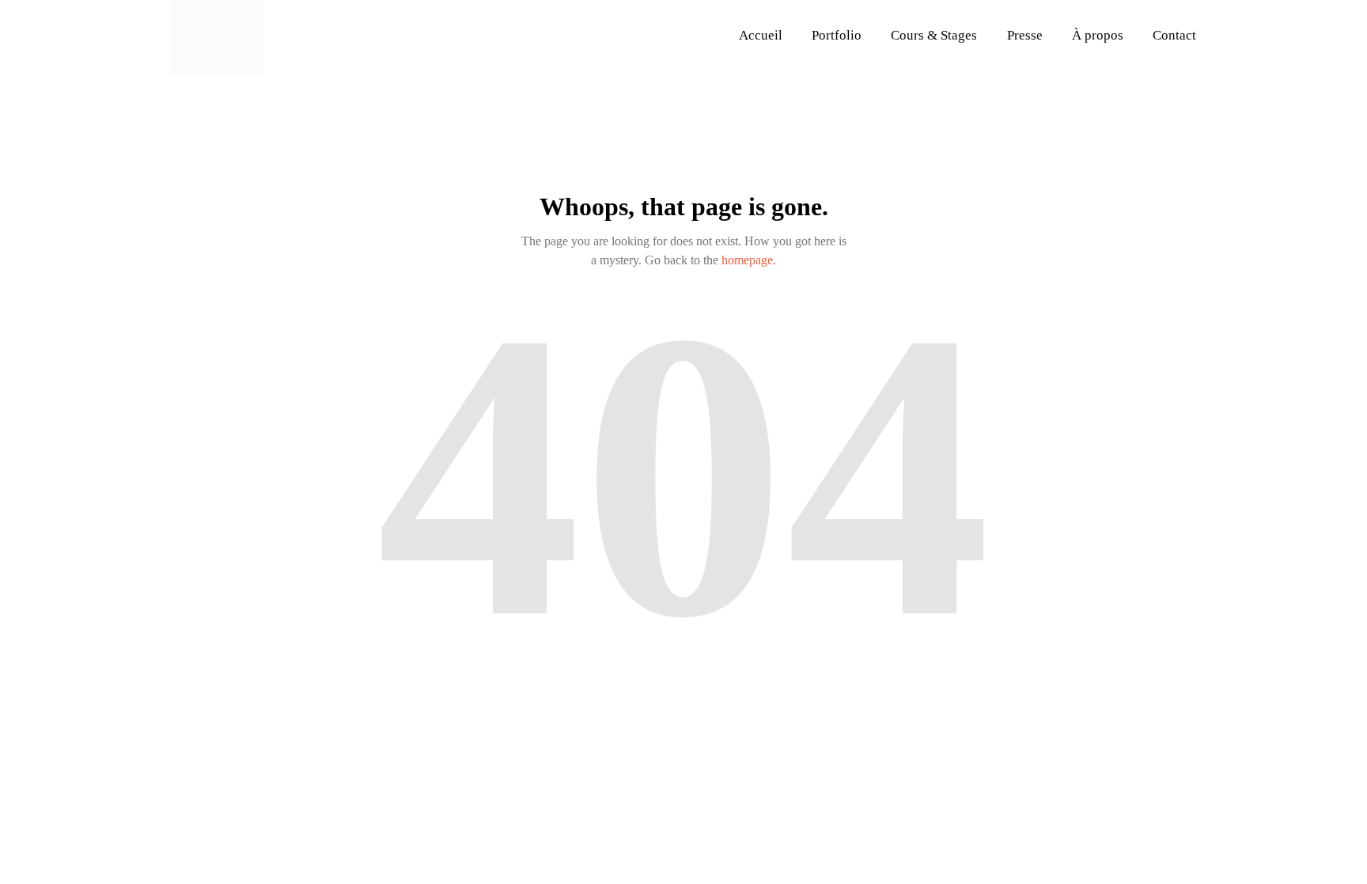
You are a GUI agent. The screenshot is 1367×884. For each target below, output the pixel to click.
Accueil (760, 35)
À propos (1097, 35)
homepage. (748, 260)
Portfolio (836, 35)
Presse (1025, 35)
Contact (1174, 35)
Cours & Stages (934, 35)
